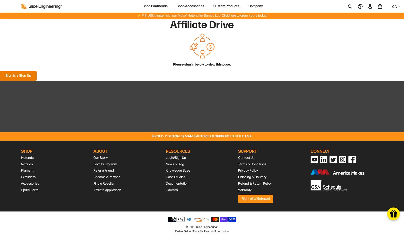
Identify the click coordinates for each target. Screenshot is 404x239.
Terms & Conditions (252, 164)
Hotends (27, 158)
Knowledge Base (178, 171)
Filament (27, 171)
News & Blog (175, 164)
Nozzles (27, 164)
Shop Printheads (155, 6)
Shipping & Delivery (252, 177)
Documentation (177, 184)
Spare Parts (29, 190)
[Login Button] (370, 6)
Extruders (28, 177)
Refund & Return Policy (255, 184)
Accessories (30, 184)
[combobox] (353, 6)
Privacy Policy (248, 171)
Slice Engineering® (207, 227)
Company (256, 6)
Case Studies (175, 177)
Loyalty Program (105, 164)
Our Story (100, 158)
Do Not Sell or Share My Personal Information (202, 231)
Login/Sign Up (176, 158)
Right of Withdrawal (256, 199)
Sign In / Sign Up (18, 76)
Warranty (245, 190)
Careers (172, 190)
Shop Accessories (190, 6)
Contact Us (246, 158)
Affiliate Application (107, 190)
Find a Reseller (104, 184)
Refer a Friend (103, 171)
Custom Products (226, 6)
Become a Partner (106, 177)
